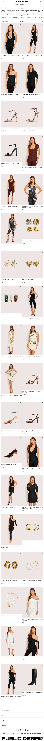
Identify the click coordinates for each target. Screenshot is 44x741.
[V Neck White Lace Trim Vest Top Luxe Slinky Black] (11, 38)
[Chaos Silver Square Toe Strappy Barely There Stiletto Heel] (11, 114)
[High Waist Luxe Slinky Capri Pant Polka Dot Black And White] (11, 228)
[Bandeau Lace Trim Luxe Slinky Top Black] (11, 77)
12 (27, 704)
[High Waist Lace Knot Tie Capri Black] (11, 490)
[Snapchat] (28, 730)
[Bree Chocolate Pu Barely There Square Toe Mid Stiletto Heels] (32, 415)
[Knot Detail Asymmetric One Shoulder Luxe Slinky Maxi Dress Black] (11, 529)
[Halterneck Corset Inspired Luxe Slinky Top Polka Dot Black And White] (32, 189)
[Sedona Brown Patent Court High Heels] (11, 449)
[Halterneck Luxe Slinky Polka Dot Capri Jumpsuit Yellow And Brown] (11, 339)
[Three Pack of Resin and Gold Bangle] (11, 299)
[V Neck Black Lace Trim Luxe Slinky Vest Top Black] (32, 451)
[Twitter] (18, 730)
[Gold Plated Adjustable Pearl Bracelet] (11, 600)
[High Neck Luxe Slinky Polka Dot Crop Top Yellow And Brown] (32, 339)
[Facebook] (16, 730)
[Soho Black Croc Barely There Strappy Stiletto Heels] (11, 148)
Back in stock (15, 17)
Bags (9, 17)
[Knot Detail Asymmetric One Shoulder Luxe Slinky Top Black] (32, 641)
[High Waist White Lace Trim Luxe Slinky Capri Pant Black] (32, 38)
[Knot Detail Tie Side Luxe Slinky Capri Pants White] (11, 641)
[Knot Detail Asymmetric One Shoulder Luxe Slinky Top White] (32, 602)
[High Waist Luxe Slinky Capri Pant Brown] (11, 189)
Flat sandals (28, 17)
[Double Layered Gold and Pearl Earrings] (11, 565)
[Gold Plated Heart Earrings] (32, 264)
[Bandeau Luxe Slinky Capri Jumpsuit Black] (32, 301)
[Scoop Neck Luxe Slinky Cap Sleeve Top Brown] (32, 150)
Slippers (34, 17)
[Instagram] (20, 730)
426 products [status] (22, 21)
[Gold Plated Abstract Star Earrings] (11, 264)
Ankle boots (4, 17)
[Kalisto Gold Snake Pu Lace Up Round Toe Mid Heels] (11, 415)
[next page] (30, 704)
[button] (1, 1)
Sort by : (5, 21)
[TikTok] (25, 730)
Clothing (22, 17)
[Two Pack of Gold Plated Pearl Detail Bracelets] (32, 565)
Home (2, 7)
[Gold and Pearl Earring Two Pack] (32, 226)
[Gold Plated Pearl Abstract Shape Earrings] (32, 527)
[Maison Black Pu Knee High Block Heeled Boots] (32, 677)
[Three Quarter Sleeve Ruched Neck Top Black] (32, 77)
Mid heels (40, 17)
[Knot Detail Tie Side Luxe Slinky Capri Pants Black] (11, 679)
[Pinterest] (23, 730)
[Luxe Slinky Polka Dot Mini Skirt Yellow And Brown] (11, 378)
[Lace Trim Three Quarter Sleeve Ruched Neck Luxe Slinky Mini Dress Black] (32, 490)
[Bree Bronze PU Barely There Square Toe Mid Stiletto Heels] (32, 376)
